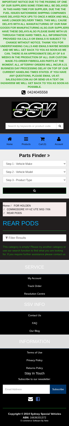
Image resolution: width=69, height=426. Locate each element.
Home (6, 205)
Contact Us (34, 315)
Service (34, 267)
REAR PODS (14, 213)
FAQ (34, 323)
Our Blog (34, 330)
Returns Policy (34, 368)
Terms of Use (34, 352)
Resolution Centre (34, 293)
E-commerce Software (31, 421)
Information (34, 341)
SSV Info (34, 304)
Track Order (35, 285)
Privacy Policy (34, 360)
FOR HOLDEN (22, 205)
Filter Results (17, 237)
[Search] (59, 126)
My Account (34, 278)
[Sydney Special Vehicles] (35, 109)
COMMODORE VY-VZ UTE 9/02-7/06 (28, 209)
